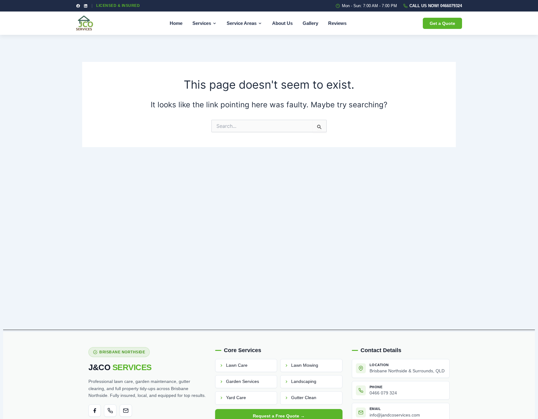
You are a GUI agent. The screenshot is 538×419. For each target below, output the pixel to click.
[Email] (126, 410)
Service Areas (242, 23)
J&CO (120, 367)
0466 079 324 (383, 393)
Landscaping (303, 381)
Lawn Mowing (304, 365)
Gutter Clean (303, 397)
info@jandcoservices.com (395, 415)
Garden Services (242, 381)
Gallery (310, 23)
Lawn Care (237, 365)
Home (176, 23)
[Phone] (110, 410)
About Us (282, 23)
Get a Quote (442, 23)
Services (201, 23)
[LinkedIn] (85, 6)
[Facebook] (78, 6)
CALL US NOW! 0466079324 (435, 5)
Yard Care (236, 397)
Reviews (337, 23)
